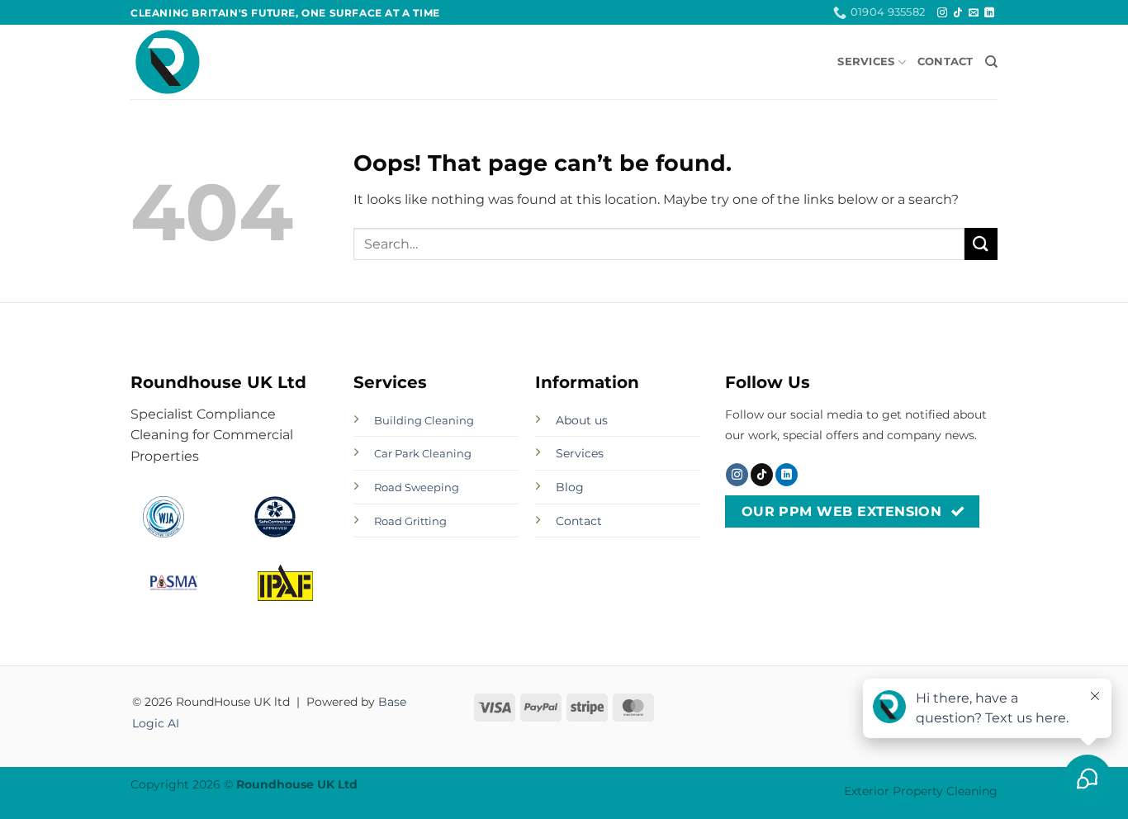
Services (865, 61)
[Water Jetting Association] (163, 517)
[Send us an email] (974, 13)
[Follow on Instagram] (942, 13)
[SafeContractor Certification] (275, 517)
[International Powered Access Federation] (285, 583)
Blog (570, 487)
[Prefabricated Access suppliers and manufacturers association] (173, 583)
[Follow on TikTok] (958, 13)
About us (582, 420)
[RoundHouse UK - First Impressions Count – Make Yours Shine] (213, 62)
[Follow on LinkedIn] (989, 13)
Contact (945, 61)
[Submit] (981, 244)
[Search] (991, 62)
